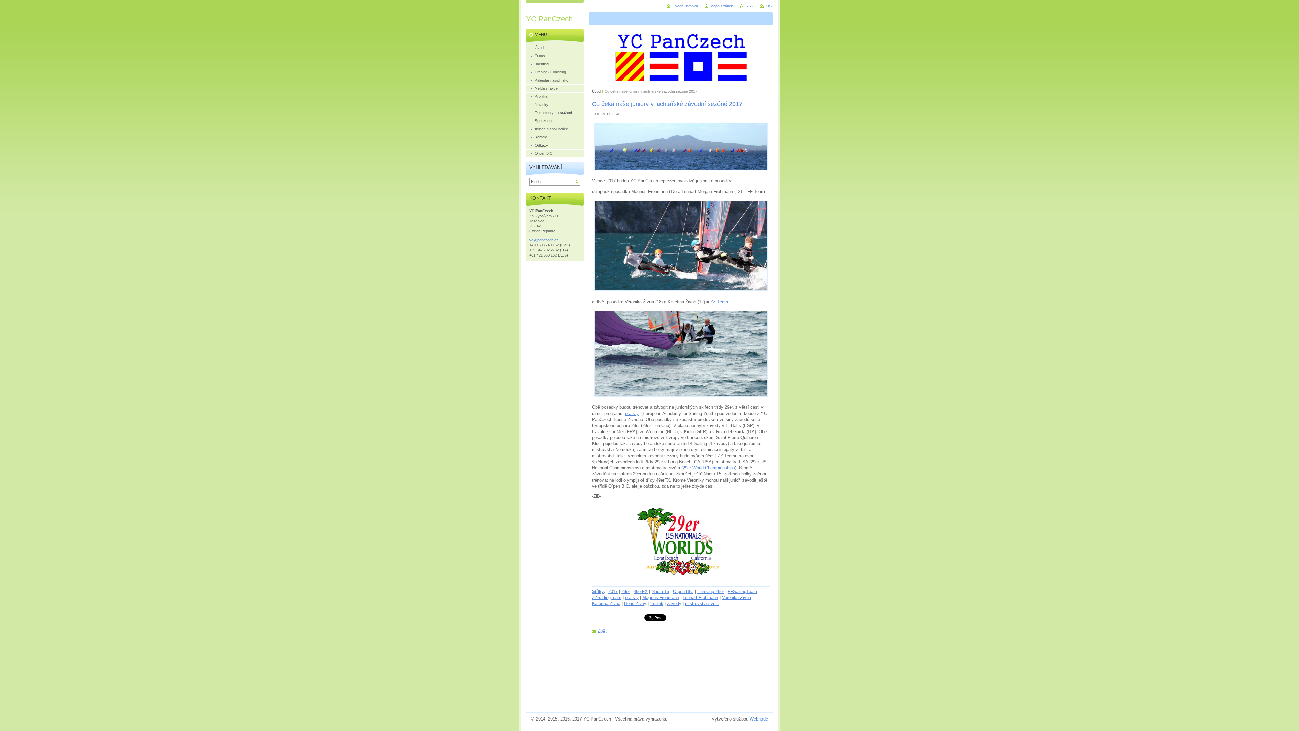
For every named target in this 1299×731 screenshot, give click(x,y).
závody (674, 603)
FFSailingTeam (742, 591)
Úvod (596, 91)
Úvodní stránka (685, 6)
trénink (656, 603)
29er (625, 591)
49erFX (641, 591)
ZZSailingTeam (606, 597)
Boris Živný (635, 603)
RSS (749, 6)
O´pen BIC (683, 591)
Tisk (769, 6)
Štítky (598, 591)
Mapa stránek (721, 6)
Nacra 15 (660, 591)
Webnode (759, 719)
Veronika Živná (736, 597)
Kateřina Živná (606, 603)
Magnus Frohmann (660, 597)
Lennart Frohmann (700, 597)
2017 (613, 591)
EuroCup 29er (710, 591)
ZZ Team (719, 301)
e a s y (632, 413)
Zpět (602, 631)
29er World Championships (709, 467)
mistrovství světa (702, 603)
